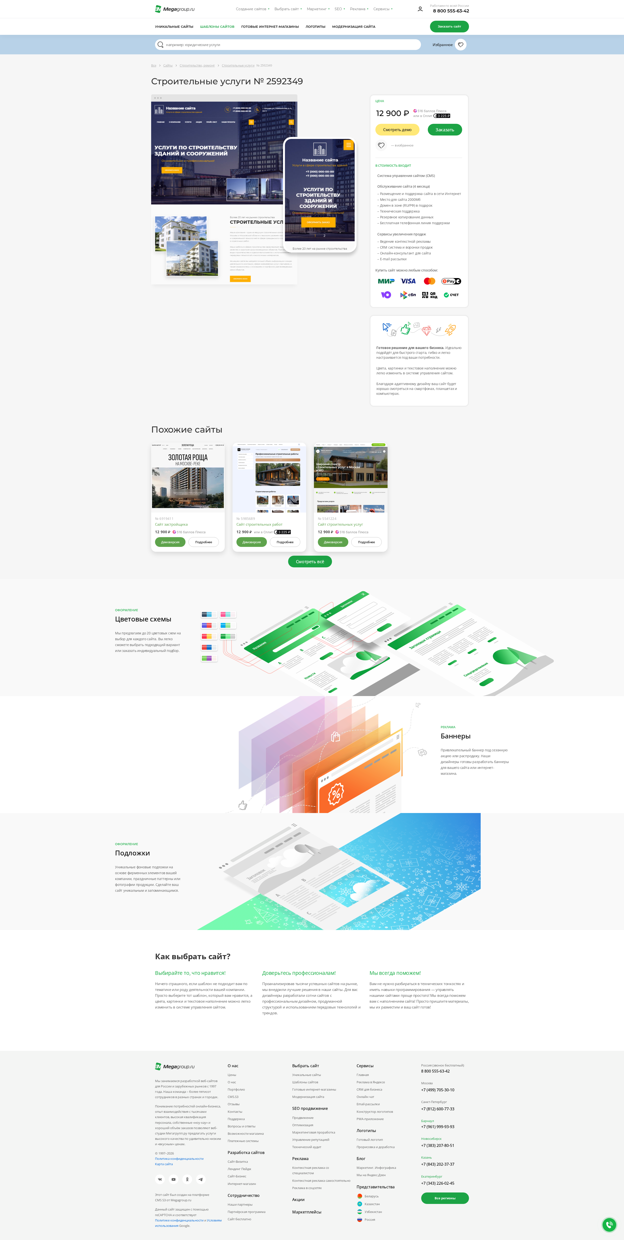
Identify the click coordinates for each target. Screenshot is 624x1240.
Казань (426, 1157)
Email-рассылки (368, 1104)
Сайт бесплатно (239, 1219)
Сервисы (381, 9)
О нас (232, 1082)
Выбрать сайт (286, 9)
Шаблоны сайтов (217, 27)
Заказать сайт (449, 26)
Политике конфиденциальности (179, 1220)
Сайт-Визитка (238, 1161)
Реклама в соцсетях (307, 1188)
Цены (232, 1075)
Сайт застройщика (171, 524)
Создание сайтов (251, 9)
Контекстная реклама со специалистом (310, 1170)
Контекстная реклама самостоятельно (321, 1180)
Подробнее (203, 542)
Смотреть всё (310, 561)
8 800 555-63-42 (451, 11)
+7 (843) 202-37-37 (437, 1164)
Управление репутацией (310, 1139)
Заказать (445, 130)
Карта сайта (164, 1164)
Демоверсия (170, 542)
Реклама (357, 9)
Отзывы (234, 1104)
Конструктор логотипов (375, 1111)
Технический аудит (306, 1147)
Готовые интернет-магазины (270, 27)
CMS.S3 (233, 1097)
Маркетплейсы (307, 1212)
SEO (338, 9)
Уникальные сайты (174, 27)
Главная (363, 1075)
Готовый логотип (370, 1139)
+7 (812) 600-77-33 (437, 1109)
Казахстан (372, 1204)
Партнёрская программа (246, 1212)
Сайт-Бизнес (237, 1176)
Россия (370, 1219)
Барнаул (427, 1121)
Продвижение (302, 1117)
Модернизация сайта (353, 27)
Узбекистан (373, 1212)
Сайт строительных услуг (340, 524)
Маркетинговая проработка (313, 1132)
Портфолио (236, 1089)
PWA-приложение (370, 1119)
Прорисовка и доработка (376, 1147)
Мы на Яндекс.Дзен (371, 1175)
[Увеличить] (215, 492)
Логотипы (316, 27)
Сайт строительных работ (259, 524)
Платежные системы (243, 1141)
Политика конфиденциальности (179, 1158)
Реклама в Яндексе (371, 1082)
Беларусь (372, 1196)
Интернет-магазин (242, 1184)
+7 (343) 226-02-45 (437, 1183)
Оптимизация (302, 1125)
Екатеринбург (431, 1176)
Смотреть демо (397, 129)
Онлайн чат (365, 1097)
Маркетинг (317, 9)
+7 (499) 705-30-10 (437, 1090)
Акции (298, 1199)
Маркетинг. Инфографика (376, 1167)
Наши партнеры (240, 1204)
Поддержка (236, 1119)
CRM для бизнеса (369, 1089)
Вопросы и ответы (241, 1126)
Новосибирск (431, 1138)
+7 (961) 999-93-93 (437, 1126)
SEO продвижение (310, 1108)
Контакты (235, 1111)
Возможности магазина (246, 1133)
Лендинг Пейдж (239, 1169)
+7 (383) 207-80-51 (437, 1145)
